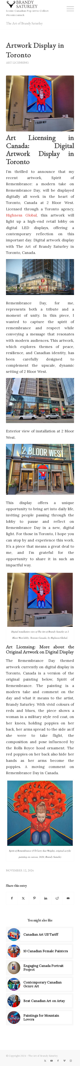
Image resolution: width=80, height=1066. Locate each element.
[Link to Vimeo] (64, 1060)
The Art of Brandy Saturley (24, 23)
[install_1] (40, 104)
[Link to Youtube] (51, 1060)
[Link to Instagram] (71, 1060)
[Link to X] (45, 1060)
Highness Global (21, 215)
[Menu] (68, 8)
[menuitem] (68, 8)
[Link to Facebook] (58, 1060)
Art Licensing (17, 62)
